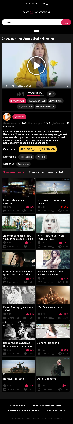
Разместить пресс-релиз (23, 410)
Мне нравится (19, 94)
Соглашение (17, 405)
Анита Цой (23, 164)
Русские (41, 157)
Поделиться (26, 107)
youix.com (26, 418)
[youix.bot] (7, 117)
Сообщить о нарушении (46, 405)
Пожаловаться (37, 101)
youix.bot (19, 117)
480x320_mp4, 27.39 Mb (37, 149)
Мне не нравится (23, 94)
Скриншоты (55, 101)
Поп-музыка (26, 157)
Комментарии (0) (45, 107)
